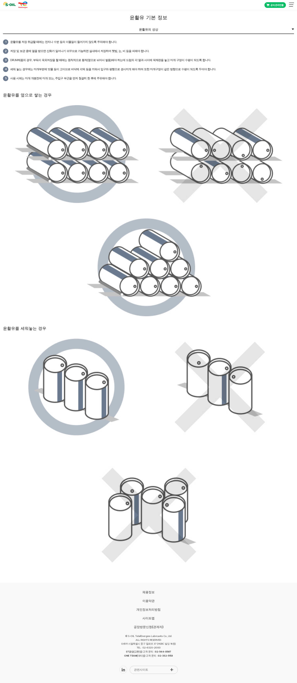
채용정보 (148, 592)
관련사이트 (141, 670)
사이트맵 (148, 618)
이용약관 (148, 601)
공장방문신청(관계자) (148, 627)
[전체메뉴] (291, 5)
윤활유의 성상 (148, 29)
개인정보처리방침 (148, 609)
